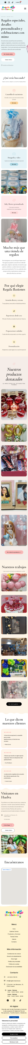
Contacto (14, 942)
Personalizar (14, 1038)
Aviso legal (14, 959)
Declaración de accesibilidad (14, 966)
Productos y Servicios (14, 934)
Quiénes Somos (14, 931)
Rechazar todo (14, 1042)
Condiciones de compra (14, 953)
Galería (14, 939)
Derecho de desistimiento (14, 956)
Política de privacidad (14, 961)
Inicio (14, 929)
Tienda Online (14, 936)
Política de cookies (14, 964)
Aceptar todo (14, 1034)
